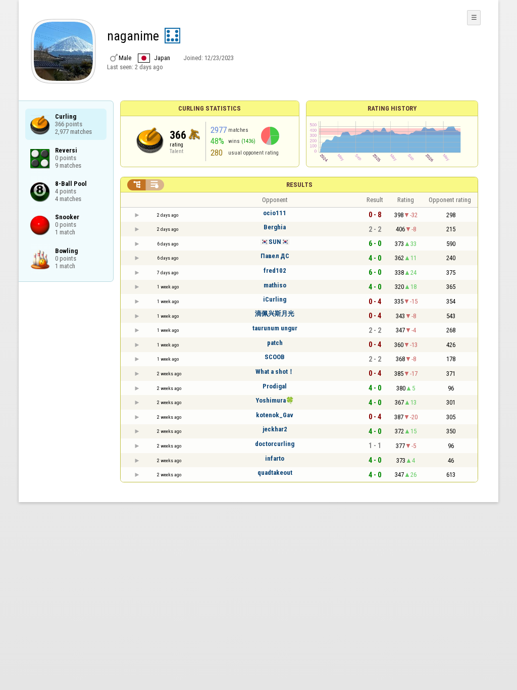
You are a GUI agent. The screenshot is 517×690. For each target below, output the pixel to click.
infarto (274, 458)
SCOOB (275, 357)
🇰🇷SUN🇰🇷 (275, 241)
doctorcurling (274, 444)
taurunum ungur (274, 328)
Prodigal (275, 386)
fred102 (275, 270)
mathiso (275, 285)
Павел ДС (275, 256)
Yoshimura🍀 (274, 400)
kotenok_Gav (274, 415)
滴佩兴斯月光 (274, 313)
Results (299, 184)
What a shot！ (274, 371)
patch (275, 343)
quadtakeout (274, 472)
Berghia (275, 227)
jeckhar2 (275, 429)
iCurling (274, 299)
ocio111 (274, 213)
